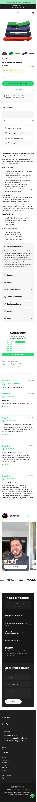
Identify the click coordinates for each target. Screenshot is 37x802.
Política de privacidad (12, 794)
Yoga (3, 778)
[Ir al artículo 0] (4, 53)
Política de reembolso (8, 792)
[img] (6, 381)
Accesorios (5, 752)
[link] (10, 736)
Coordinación (5, 760)
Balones (4, 772)
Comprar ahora (18, 89)
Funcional (4, 755)
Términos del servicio (26, 792)
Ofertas (4, 747)
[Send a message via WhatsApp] (32, 795)
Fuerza (4, 757)
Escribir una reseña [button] (18, 354)
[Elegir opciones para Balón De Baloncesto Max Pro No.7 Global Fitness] (10, 562)
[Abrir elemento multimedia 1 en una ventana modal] (31, 20)
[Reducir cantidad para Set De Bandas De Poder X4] (3, 78)
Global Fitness (6, 59)
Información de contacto (23, 794)
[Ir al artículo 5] (31, 53)
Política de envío (17, 792)
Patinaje (4, 770)
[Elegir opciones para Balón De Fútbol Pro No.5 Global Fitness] (5, 562)
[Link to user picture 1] (6, 409)
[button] (10, 342)
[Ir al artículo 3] (17, 53)
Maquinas (4, 762)
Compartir (7, 121)
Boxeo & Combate (7, 775)
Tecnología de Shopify (24, 789)
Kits (3, 750)
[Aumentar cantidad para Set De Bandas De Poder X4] (10, 78)
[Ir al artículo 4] (24, 53)
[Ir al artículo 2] (11, 53)
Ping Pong (4, 765)
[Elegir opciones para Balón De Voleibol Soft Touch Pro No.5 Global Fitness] (14, 562)
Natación (4, 767)
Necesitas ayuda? (29, 121)
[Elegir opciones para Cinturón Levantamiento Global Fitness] (34, 562)
